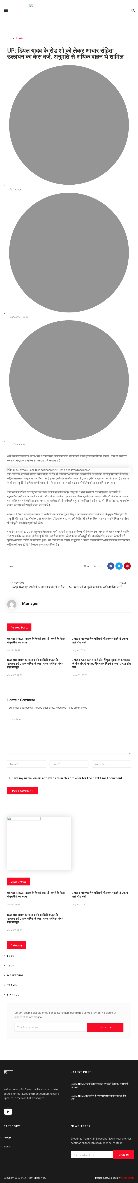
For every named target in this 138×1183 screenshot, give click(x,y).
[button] (5, 10)
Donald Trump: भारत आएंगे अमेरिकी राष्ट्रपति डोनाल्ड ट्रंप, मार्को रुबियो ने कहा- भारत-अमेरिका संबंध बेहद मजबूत (35, 663)
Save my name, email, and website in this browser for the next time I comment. (67, 778)
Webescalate (127, 1177)
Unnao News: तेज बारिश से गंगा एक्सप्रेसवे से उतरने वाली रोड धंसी (100, 640)
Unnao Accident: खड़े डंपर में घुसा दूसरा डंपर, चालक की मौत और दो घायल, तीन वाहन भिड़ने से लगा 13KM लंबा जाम (101, 663)
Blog (19, 38)
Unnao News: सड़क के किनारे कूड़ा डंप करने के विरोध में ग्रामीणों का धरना (36, 640)
